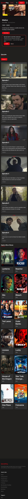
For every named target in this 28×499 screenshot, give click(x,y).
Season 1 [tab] (4, 59)
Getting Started (4, 476)
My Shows (3, 489)
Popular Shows (4, 478)
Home (2, 474)
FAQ (2, 497)
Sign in (21, 2)
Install (6, 43)
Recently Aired (4, 487)
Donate (12, 2)
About (2, 491)
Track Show (6, 32)
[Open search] (16, 2)
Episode (4, 3)
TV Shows (3, 482)
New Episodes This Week (6, 485)
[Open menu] (27, 2)
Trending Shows (4, 480)
